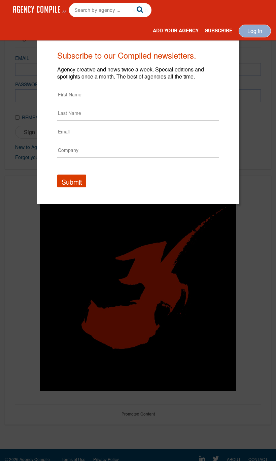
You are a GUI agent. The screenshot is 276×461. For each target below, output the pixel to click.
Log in (254, 31)
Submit (72, 182)
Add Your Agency (176, 30)
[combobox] (110, 10)
